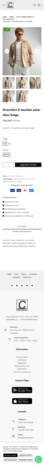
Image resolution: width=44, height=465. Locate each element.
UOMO (19, 181)
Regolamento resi (22, 366)
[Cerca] (35, 5)
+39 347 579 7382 (26, 430)
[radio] (4, 143)
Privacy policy (22, 357)
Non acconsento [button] (10, 460)
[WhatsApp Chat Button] (38, 459)
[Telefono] (32, 285)
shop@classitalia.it (26, 437)
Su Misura (33, 274)
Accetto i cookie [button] (10, 455)
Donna (23, 274)
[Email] (27, 285)
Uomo (16, 274)
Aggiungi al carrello (28, 165)
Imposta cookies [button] (25, 455)
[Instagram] (17, 285)
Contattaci (27, 277)
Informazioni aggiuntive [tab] (22, 231)
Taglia (5, 139)
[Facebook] (12, 285)
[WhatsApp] (22, 285)
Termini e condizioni (22, 372)
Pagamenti (22, 363)
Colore (5, 150)
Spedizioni (22, 369)
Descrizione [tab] (22, 226)
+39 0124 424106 (25, 422)
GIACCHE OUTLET (20, 179)
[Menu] (4, 5)
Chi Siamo (16, 277)
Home (9, 274)
